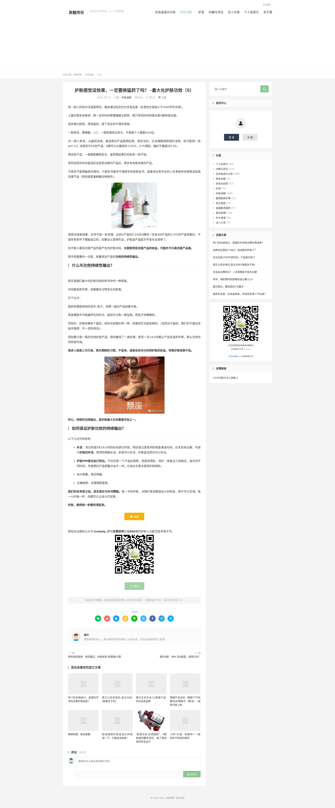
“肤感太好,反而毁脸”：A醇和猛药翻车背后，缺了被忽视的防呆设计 (151, 738)
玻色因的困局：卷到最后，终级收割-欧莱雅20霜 (94, 656)
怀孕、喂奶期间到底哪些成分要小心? (233, 279)
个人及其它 (251, 12)
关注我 (266, 4)
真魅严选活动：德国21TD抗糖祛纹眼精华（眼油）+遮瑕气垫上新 (185, 701)
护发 (201, 12)
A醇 (95, 132)
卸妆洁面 (221, 178)
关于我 (267, 12)
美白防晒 (221, 212)
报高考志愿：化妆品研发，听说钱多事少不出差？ (240, 293)
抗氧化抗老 (222, 183)
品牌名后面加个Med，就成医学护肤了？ (235, 249)
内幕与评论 (216, 12)
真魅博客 (74, 12)
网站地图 (180, 798)
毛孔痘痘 (221, 203)
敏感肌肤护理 (223, 198)
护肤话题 (186, 12)
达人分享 (234, 12)
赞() (150, 97)
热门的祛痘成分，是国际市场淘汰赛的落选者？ (238, 242)
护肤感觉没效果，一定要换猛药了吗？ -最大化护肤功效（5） (134, 90)
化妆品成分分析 (165, 12)
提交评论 (192, 774)
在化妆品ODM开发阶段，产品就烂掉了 (234, 257)
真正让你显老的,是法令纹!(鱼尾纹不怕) (234, 264)
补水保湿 (221, 217)
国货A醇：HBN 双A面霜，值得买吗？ (180, 656)
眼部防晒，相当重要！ (80, 734)
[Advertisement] (167, 41)
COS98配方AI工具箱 (224, 377)
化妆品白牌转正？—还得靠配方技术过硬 (235, 271)
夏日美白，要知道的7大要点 (228, 286)
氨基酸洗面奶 (223, 207)
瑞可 (86, 634)
